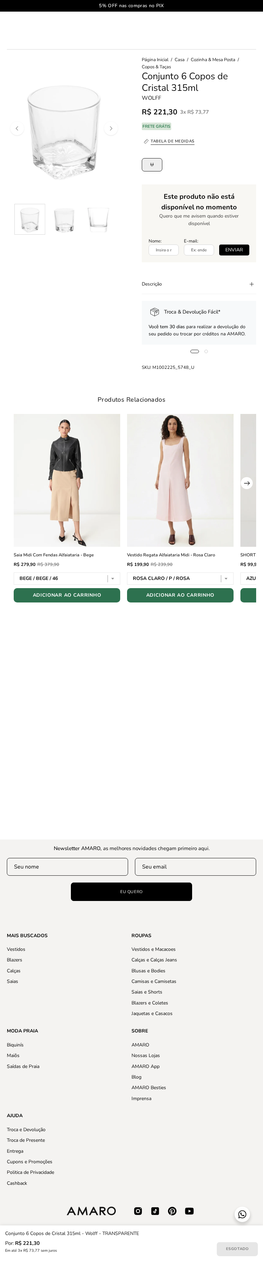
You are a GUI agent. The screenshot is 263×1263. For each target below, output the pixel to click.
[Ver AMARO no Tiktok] (155, 1211)
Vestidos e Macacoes (154, 949)
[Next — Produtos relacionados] (247, 483)
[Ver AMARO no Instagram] (138, 1211)
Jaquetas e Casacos (152, 1013)
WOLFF (151, 98)
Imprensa (141, 1098)
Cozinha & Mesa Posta (213, 60)
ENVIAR (234, 250)
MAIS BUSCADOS (27, 936)
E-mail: (191, 241)
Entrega (15, 1151)
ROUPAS (141, 936)
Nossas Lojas (146, 1055)
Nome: (155, 241)
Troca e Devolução (26, 1129)
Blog (136, 1077)
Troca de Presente (26, 1140)
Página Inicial (155, 60)
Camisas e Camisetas (154, 981)
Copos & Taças (156, 67)
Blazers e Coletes (150, 1003)
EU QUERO (131, 891)
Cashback (17, 1183)
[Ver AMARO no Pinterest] (172, 1211)
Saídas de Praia (23, 1066)
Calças (14, 971)
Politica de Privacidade (30, 1172)
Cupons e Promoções (29, 1161)
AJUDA (15, 1116)
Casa (180, 60)
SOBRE (140, 1031)
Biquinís (15, 1045)
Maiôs (13, 1055)
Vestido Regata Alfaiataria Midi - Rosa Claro (171, 555)
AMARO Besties (149, 1087)
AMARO (140, 1045)
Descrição (152, 284)
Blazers (14, 960)
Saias (12, 981)
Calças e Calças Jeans (154, 960)
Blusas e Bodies (148, 971)
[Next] (111, 128)
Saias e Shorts (147, 992)
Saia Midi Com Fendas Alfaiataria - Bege (54, 555)
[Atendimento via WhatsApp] (242, 1214)
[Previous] (17, 128)
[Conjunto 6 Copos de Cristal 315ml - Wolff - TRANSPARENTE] (29, 219)
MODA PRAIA (22, 1031)
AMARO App (146, 1066)
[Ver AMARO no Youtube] (189, 1211)
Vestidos (16, 949)
